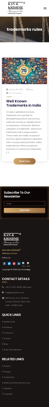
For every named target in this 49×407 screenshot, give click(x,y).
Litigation (8, 388)
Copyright (8, 394)
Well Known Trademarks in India (23, 103)
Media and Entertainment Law (17, 383)
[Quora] (23, 263)
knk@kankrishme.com (24, 4)
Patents (7, 366)
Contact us (8, 333)
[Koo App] (28, 263)
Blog (31, 89)
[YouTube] (14, 263)
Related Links (9, 322)
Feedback (8, 327)
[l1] (16, 8)
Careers (7, 338)
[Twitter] (9, 263)
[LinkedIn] (19, 263)
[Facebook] (4, 263)
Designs (7, 371)
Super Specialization (13, 349)
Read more (24, 161)
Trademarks (9, 377)
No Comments (15, 93)
